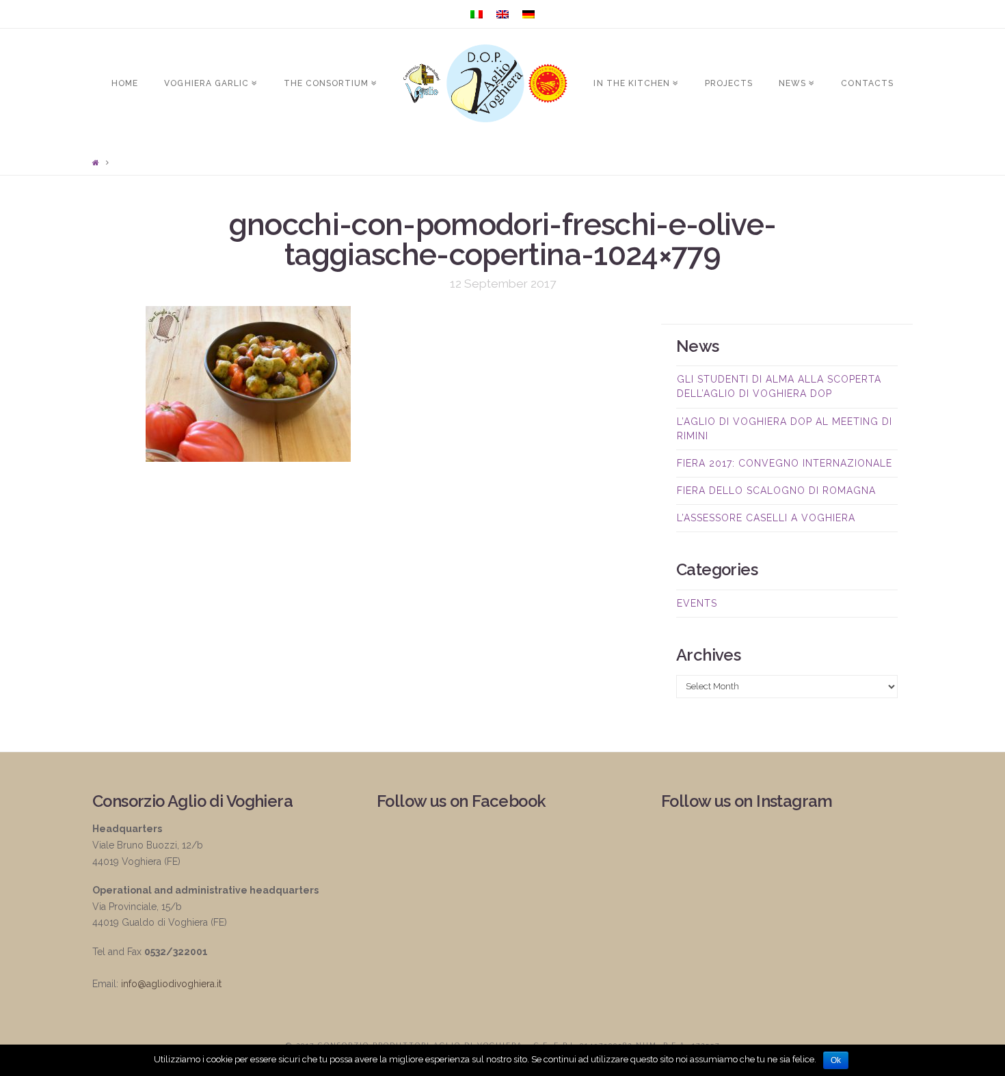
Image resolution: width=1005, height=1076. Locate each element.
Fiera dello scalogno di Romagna (776, 490)
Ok (836, 1060)
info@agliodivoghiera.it (171, 983)
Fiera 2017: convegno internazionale (784, 463)
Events (697, 603)
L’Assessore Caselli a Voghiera (766, 517)
